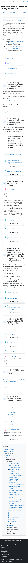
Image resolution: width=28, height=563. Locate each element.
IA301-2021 (12, 519)
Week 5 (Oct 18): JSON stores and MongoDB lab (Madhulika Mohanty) (15, 322)
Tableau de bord (3, 12)
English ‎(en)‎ (5, 554)
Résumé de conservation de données (11, 559)
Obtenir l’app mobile (6, 561)
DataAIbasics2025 (14, 463)
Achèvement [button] (13, 76)
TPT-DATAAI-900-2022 (15, 511)
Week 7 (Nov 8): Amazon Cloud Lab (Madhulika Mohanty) (15, 399)
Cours (9, 12)
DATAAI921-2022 (24, 12)
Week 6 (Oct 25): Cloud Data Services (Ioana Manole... (16, 501)
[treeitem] (14, 491)
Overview (10, 20)
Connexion (4, 546)
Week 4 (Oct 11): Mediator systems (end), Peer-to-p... (16, 490)
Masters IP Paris (14, 12)
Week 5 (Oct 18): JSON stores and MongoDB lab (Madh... (16, 496)
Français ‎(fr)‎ (4, 551)
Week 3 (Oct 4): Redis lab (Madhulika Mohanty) (15, 183)
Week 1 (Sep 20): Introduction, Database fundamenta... (16, 475)
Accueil (3, 547)
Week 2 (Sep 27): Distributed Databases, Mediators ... (15, 481)
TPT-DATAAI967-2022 (14, 467)
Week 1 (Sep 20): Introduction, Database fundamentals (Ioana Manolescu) (15, 86)
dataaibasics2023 (14, 465)
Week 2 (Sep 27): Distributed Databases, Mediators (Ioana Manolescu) (15, 122)
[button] (4, 20)
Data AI (19, 12)
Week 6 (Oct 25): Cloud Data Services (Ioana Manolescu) (15, 372)
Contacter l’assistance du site (11, 540)
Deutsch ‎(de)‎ (5, 553)
